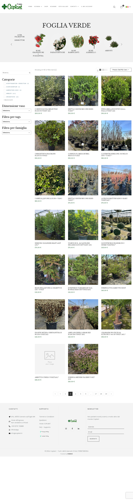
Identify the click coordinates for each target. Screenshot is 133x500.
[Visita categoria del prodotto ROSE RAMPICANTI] (76, 41)
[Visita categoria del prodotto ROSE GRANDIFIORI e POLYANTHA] (40, 41)
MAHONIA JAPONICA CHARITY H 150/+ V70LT (48, 289)
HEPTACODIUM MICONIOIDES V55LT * (80, 110)
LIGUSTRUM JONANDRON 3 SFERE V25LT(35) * (112, 244)
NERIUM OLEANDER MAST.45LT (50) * (48, 244)
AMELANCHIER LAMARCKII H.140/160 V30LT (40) (79, 333)
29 (106, 394)
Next (111, 394)
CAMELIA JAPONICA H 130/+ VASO (48, 198)
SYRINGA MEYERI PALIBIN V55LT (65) (81, 378)
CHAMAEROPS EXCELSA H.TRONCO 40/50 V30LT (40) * (113, 333)
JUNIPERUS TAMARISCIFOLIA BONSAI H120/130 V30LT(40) (80, 289)
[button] (122, 7)
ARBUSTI (108, 51)
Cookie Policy (45, 436)
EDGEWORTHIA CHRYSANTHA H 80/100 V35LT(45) (48, 333)
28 (101, 394)
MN (34, 417)
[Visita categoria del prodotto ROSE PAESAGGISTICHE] (58, 41)
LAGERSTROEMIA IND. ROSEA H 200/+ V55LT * (114, 155)
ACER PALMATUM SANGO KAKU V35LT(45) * (114, 199)
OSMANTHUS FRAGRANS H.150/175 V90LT (45, 155)
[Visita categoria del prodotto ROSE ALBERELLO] (94, 41)
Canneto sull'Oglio (25, 417)
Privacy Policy (45, 431)
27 (96, 394)
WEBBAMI (70, 454)
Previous (55, 394)
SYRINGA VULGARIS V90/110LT (113, 288)
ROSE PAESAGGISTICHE (57, 51)
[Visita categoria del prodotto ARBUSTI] (111, 41)
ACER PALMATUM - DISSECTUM (20, 37)
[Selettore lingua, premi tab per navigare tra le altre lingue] (128, 7)
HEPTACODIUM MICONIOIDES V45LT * (80, 199)
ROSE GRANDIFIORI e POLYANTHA (38, 53)
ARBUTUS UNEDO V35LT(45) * (47, 377)
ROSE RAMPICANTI (73, 51)
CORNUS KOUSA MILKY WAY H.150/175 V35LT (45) (46, 110)
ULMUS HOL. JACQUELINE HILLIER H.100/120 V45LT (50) (80, 244)
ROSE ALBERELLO (91, 51)
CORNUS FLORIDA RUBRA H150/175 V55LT (78, 155)
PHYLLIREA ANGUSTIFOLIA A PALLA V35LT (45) (113, 110)
